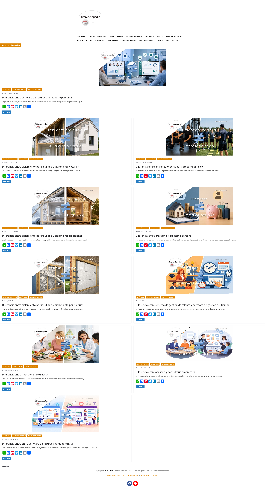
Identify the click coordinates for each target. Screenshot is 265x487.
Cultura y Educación (116, 36)
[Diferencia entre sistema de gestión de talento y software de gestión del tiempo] (199, 275)
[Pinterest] (135, 483)
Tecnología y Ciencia (128, 40)
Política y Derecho (97, 40)
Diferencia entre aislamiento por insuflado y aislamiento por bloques (42, 305)
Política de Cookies (114, 475)
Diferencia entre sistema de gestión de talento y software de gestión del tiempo (183, 305)
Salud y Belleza (112, 40)
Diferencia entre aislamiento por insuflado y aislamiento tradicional (42, 235)
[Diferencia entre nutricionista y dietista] (65, 344)
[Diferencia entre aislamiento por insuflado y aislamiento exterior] (65, 137)
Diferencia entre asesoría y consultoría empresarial (166, 372)
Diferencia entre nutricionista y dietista (25, 374)
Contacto (175, 40)
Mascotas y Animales (146, 40)
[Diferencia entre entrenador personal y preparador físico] (199, 137)
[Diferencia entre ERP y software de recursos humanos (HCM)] (65, 413)
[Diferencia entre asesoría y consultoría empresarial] (199, 343)
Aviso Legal (145, 475)
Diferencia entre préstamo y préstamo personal (164, 235)
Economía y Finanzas (134, 36)
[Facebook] (129, 483)
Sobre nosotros (81, 36)
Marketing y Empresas (174, 36)
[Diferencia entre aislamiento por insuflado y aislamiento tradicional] (65, 206)
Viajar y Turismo (163, 40)
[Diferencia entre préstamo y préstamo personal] (199, 206)
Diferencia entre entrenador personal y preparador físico (169, 166)
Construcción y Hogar (98, 36)
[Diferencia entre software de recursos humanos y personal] (132, 67)
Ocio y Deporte (81, 40)
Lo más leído (6, 89)
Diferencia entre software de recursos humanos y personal (37, 97)
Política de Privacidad (131, 475)
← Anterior (4, 467)
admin (16, 93)
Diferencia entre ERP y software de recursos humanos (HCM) (37, 443)
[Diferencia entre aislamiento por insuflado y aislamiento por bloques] (65, 275)
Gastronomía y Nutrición (154, 36)
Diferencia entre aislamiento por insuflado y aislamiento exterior (40, 166)
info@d (153, 471)
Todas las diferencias (34, 89)
